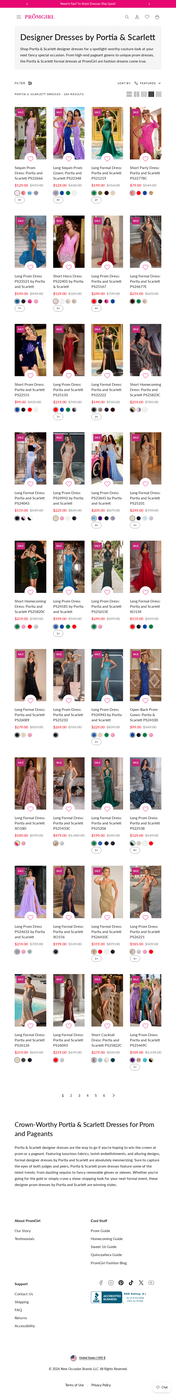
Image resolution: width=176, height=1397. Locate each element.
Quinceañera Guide (106, 1254)
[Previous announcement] (27, 4)
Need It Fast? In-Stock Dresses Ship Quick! (88, 3)
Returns (21, 1318)
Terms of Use (74, 1385)
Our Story (23, 1230)
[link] (137, 17)
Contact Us (24, 1294)
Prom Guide (100, 1230)
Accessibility (25, 1326)
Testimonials (24, 1238)
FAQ (18, 1310)
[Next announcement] (149, 4)
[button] (19, 17)
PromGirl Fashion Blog (109, 1263)
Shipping (22, 1302)
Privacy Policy (101, 1385)
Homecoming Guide (107, 1238)
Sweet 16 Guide (103, 1246)
